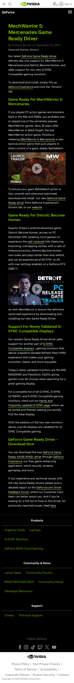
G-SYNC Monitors (16, 539)
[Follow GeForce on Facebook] (20, 647)
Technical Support (30, 615)
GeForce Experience (20, 87)
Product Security (44, 674)
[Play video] (37, 169)
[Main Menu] (4, 4)
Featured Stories (18, 49)
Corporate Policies (17, 674)
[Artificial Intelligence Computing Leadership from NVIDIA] (30, 4)
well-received (35, 241)
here (53, 505)
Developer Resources (18, 591)
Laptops (35, 530)
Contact (63, 674)
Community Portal (51, 582)
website (37, 207)
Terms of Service (26, 669)
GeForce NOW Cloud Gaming (23, 548)
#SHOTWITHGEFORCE (19, 582)
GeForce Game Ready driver (39, 56)
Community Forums (39, 572)
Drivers (34, 49)
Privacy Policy (20, 664)
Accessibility (48, 669)
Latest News (12, 572)
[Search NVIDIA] (10, 3)
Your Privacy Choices (46, 664)
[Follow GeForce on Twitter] (47, 647)
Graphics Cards (14, 530)
